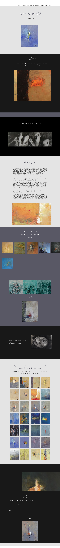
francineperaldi (26, 495)
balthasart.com (28, 497)
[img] (14, 382)
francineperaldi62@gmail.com (15, 504)
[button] (34, 85)
